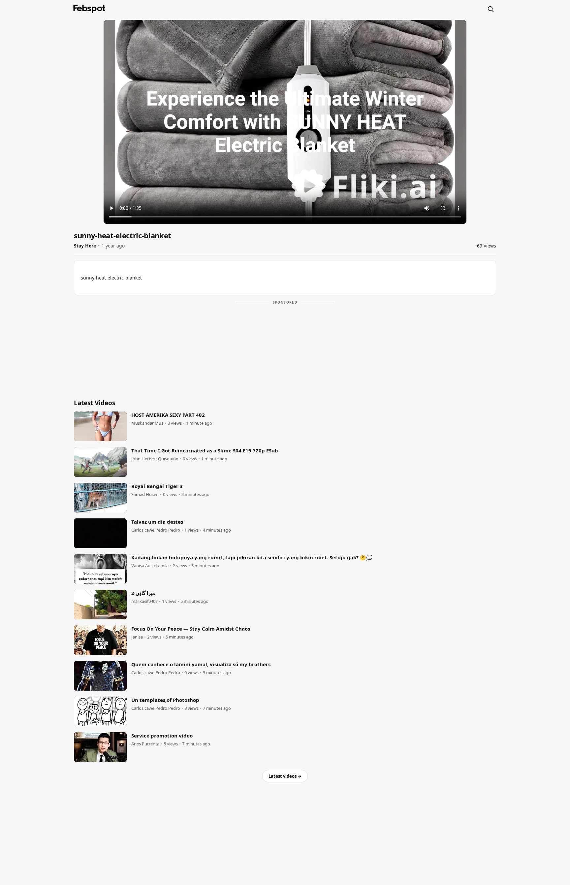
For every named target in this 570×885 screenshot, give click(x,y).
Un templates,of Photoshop (165, 700)
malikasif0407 (144, 601)
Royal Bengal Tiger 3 (157, 486)
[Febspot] (89, 9)
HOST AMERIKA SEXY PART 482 (168, 414)
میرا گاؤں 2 (143, 593)
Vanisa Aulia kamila (150, 566)
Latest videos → (285, 776)
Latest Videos (94, 403)
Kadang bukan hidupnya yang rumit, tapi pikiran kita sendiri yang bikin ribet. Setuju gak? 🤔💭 (251, 557)
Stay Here (85, 246)
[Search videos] (490, 9)
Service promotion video (162, 735)
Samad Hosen (145, 494)
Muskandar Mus (147, 423)
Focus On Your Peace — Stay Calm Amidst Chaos (190, 628)
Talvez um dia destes (157, 521)
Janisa (137, 637)
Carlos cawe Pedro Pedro (155, 530)
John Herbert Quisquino (154, 459)
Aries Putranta (145, 744)
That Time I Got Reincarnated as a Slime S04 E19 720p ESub (204, 450)
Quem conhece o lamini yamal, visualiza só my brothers (200, 664)
